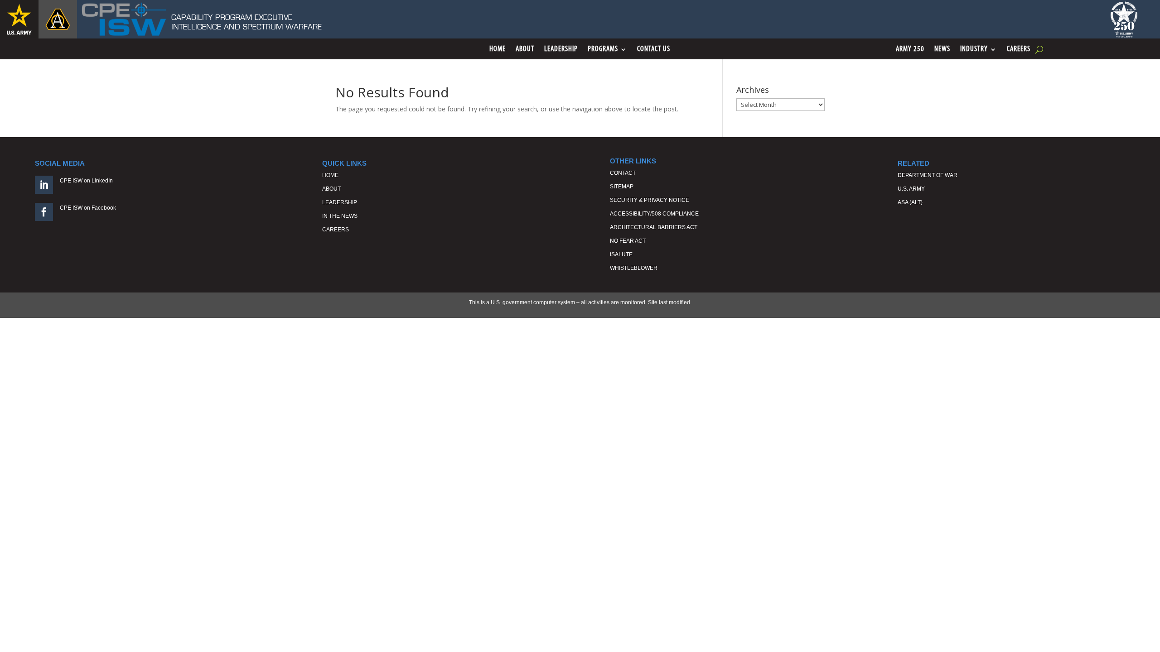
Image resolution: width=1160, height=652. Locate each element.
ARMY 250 (910, 49)
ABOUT (331, 189)
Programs (603, 49)
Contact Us (653, 49)
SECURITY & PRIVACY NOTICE (649, 200)
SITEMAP (621, 186)
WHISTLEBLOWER (633, 268)
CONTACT (623, 173)
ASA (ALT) (910, 202)
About (525, 49)
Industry (974, 49)
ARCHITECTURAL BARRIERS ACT (653, 227)
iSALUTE (621, 254)
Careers (1018, 49)
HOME (330, 175)
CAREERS (335, 229)
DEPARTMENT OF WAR (927, 175)
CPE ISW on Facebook (88, 208)
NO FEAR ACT (628, 241)
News (942, 49)
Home (497, 49)
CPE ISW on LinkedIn (86, 180)
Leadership (561, 49)
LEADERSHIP (339, 202)
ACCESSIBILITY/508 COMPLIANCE (654, 214)
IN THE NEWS (340, 216)
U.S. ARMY (911, 189)
